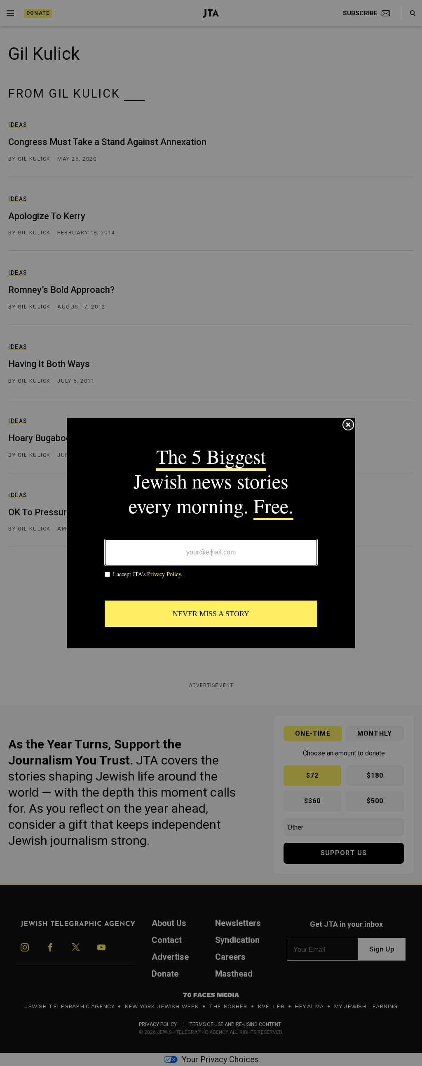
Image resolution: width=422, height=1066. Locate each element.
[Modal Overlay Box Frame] (211, 533)
